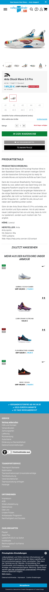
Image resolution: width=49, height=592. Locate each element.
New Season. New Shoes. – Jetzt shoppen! (24, 2)
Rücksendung (7, 436)
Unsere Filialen (8, 513)
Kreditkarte (6, 541)
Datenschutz (7, 507)
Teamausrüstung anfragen (13, 482)
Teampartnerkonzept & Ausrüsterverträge (19, 473)
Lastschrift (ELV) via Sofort (13, 538)
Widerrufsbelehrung (10, 504)
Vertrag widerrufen (10, 422)
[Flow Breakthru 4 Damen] (24, 342)
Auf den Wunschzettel (25, 142)
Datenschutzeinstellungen (12, 445)
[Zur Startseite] (18, 9)
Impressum (6, 498)
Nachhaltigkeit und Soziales (13, 518)
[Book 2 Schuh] (24, 373)
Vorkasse (6, 546)
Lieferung (6, 434)
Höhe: (5, 223)
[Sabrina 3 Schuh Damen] (24, 278)
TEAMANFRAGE (24, 147)
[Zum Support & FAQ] (36, 9)
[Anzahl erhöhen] (24, 125)
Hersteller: (8, 227)
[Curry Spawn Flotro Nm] (24, 310)
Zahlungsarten (8, 431)
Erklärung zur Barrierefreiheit (13, 442)
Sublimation (7, 470)
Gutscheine (6, 439)
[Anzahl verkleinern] (17, 125)
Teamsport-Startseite (10, 467)
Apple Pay (6, 535)
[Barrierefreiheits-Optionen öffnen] (5, 452)
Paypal (5, 532)
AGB (3, 501)
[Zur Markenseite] (7, 75)
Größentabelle (42, 119)
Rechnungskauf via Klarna (13, 543)
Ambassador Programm (12, 515)
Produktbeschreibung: (15, 166)
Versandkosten (8, 428)
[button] (5, 9)
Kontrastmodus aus (21, 452)
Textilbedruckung (9, 476)
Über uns (5, 510)
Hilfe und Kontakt (9, 425)
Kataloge (5, 484)
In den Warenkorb (24, 133)
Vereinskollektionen (10, 479)
